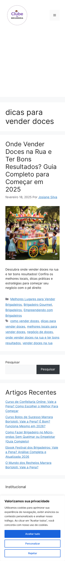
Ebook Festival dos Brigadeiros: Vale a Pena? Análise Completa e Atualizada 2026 (31, 452)
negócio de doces (40, 332)
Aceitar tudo (32, 533)
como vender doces (24, 321)
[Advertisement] (32, 64)
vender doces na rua (38, 343)
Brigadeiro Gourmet (38, 304)
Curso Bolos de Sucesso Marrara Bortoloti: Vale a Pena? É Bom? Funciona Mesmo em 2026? (29, 421)
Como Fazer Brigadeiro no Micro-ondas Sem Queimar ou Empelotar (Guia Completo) (30, 436)
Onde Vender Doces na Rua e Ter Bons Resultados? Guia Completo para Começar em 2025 (31, 166)
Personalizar (32, 543)
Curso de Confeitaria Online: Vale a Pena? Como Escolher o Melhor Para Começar (31, 406)
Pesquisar (12, 362)
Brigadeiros (13, 310)
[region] (32, 528)
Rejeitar (32, 553)
